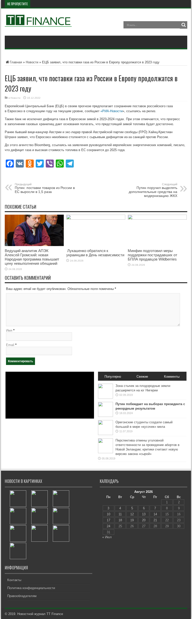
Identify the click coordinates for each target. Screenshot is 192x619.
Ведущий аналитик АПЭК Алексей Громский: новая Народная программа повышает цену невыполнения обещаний (32, 257)
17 (108, 520)
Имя (9, 330)
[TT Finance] (38, 23)
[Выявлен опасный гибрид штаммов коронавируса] (39, 498)
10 (108, 514)
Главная (16, 62)
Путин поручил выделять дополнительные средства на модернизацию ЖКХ (153, 190)
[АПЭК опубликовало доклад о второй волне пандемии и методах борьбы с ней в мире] (18, 516)
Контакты (14, 580)
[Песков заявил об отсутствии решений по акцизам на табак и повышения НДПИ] (61, 516)
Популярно (112, 376)
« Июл (107, 537)
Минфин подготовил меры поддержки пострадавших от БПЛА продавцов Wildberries (152, 255)
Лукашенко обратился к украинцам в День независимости (95, 253)
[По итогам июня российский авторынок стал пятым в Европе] (18, 498)
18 (120, 520)
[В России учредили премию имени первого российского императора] (39, 533)
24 (108, 526)
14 (155, 514)
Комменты (172, 376)
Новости (32, 62)
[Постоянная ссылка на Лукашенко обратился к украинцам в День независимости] (95, 218)
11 (120, 514)
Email (10, 345)
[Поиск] (183, 25)
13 (144, 514)
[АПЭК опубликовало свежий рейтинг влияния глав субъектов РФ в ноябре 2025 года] (18, 533)
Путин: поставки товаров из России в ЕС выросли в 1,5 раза (45, 188)
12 (132, 514)
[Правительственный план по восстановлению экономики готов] (18, 551)
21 (155, 520)
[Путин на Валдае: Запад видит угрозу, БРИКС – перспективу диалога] (61, 533)
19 (132, 520)
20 (144, 520)
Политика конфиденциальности (31, 588)
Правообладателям (21, 596)
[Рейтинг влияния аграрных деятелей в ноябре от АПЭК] (61, 498)
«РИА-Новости (111, 111)
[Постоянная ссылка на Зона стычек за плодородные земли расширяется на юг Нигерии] (105, 397)
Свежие (142, 376)
